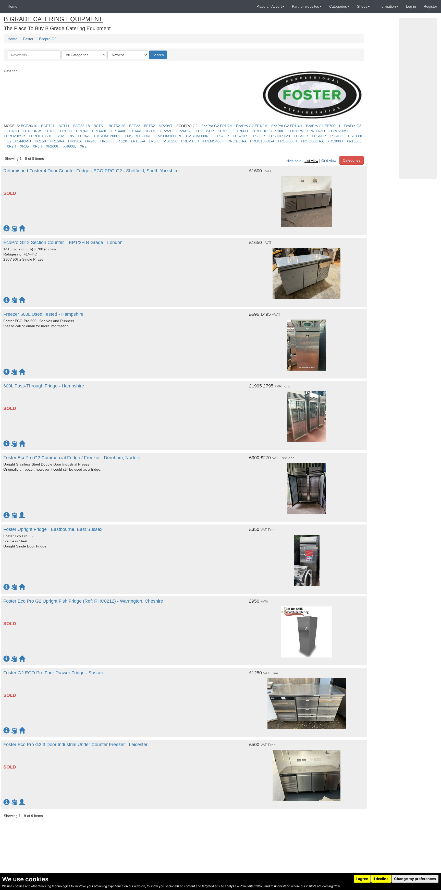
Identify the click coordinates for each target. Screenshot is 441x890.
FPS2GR (222, 136)
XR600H (52, 146)
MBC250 (170, 141)
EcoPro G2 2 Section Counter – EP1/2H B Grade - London (62, 242)
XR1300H (335, 141)
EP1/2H (13, 131)
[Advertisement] (418, 98)
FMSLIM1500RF (138, 136)
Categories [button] (338, 6)
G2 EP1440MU (19, 141)
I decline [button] (381, 878)
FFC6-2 (84, 136)
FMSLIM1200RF (107, 136)
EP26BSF (184, 131)
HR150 (40, 141)
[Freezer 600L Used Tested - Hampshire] (306, 342)
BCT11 (63, 126)
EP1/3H (66, 131)
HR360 (106, 141)
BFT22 (134, 126)
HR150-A (57, 141)
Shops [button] (362, 6)
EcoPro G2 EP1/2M (251, 126)
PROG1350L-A (262, 141)
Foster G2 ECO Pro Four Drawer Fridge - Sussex (53, 672)
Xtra (83, 146)
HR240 (90, 141)
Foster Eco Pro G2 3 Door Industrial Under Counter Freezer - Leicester (75, 744)
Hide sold (293, 161)
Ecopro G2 (47, 39)
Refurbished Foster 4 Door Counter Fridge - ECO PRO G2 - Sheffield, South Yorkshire (91, 170)
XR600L (69, 146)
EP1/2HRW (32, 131)
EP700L (277, 131)
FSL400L (337, 136)
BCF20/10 (29, 126)
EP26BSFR (205, 131)
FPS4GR (301, 136)
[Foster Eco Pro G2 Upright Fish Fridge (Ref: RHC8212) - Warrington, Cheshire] (306, 629)
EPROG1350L (40, 136)
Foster (28, 39)
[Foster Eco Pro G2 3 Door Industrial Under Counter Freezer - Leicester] (306, 773)
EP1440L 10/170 (143, 131)
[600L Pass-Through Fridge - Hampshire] (306, 414)
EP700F (224, 131)
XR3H (37, 146)
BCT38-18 (81, 126)
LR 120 (121, 141)
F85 (71, 136)
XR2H (11, 146)
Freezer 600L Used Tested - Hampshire (43, 314)
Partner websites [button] (305, 6)
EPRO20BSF (339, 131)
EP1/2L (50, 131)
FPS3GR (258, 136)
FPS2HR (240, 136)
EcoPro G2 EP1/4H (286, 126)
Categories (351, 160)
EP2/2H (166, 131)
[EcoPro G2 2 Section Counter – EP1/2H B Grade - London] (306, 271)
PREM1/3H (190, 141)
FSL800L (355, 136)
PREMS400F (213, 141)
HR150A (74, 141)
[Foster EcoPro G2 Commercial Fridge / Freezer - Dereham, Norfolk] (306, 486)
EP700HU (259, 131)
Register (430, 6)
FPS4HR (319, 136)
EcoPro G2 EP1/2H (216, 126)
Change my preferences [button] (415, 878)
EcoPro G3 (352, 126)
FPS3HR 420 (279, 136)
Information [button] (386, 6)
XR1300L (354, 141)
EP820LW (295, 131)
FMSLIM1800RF (168, 136)
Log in (411, 6)
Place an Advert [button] (269, 6)
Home (12, 6)
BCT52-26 (117, 126)
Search (158, 55)
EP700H (241, 131)
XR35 (24, 146)
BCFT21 (48, 126)
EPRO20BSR (14, 136)
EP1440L (118, 131)
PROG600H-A (312, 141)
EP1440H (99, 131)
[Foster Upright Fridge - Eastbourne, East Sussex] (306, 558)
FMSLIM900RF (198, 136)
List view (311, 161)
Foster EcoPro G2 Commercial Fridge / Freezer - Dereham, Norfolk (71, 457)
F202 (59, 136)
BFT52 (149, 126)
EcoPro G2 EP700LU (323, 126)
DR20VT (166, 126)
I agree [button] (362, 878)
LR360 (154, 141)
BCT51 (99, 126)
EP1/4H (82, 131)
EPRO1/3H (316, 131)
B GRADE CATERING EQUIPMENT (53, 19)
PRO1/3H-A (237, 141)
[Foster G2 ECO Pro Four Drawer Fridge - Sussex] (306, 701)
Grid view (328, 161)
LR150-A (138, 141)
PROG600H (287, 141)
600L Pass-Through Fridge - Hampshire (43, 385)
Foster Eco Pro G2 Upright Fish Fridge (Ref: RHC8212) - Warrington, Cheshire (83, 601)
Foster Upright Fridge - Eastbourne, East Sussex (52, 529)
